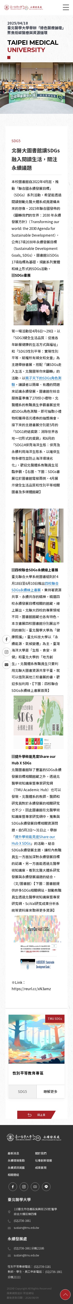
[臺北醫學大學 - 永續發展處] (24, 7)
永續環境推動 (16, 1160)
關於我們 (40, 1153)
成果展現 (40, 1167)
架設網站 (28, 1293)
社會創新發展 (43, 1160)
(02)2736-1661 (22, 1221)
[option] (36, 59)
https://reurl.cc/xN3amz (31, 988)
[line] (46, 1186)
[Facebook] (6, 639)
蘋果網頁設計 (15, 1293)
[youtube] (35, 1186)
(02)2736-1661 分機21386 (29, 1248)
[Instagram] (6, 652)
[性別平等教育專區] (36, 1056)
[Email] (6, 664)
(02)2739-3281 (42, 1267)
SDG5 (16, 140)
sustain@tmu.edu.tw (26, 1228)
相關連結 (13, 1175)
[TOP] (65, 1294)
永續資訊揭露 (16, 1167)
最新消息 (13, 1153)
